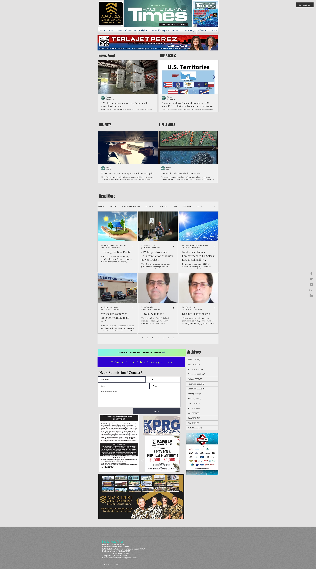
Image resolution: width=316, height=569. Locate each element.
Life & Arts (149, 206)
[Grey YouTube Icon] (311, 284)
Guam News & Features (130, 206)
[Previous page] (142, 338)
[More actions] (133, 246)
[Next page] (173, 338)
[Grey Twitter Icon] (311, 279)
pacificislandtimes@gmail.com (123, 558)
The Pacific (162, 206)
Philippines (186, 206)
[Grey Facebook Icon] (311, 273)
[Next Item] (153, 77)
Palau (174, 206)
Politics (199, 206)
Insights (112, 206)
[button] (305, 4)
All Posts (101, 206)
